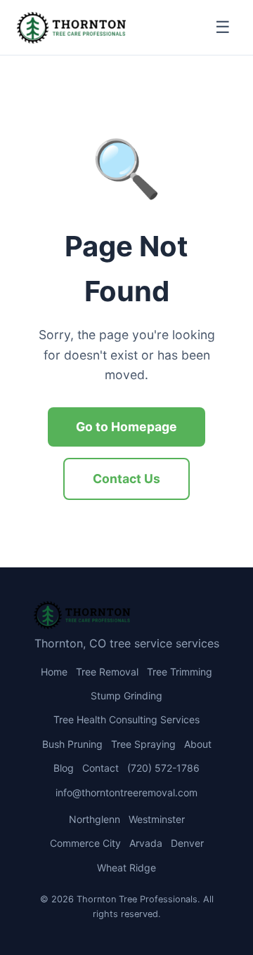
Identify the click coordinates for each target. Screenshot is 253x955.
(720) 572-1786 (163, 768)
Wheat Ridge (126, 868)
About (198, 744)
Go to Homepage (126, 426)
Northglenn (94, 819)
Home (54, 672)
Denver (187, 843)
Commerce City (85, 843)
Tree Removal (107, 672)
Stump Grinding (126, 696)
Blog (63, 768)
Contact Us (126, 478)
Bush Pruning (72, 744)
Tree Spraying (143, 744)
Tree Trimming (179, 672)
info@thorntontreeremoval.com (126, 792)
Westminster (157, 819)
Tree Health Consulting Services (126, 719)
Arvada (145, 843)
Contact (100, 768)
